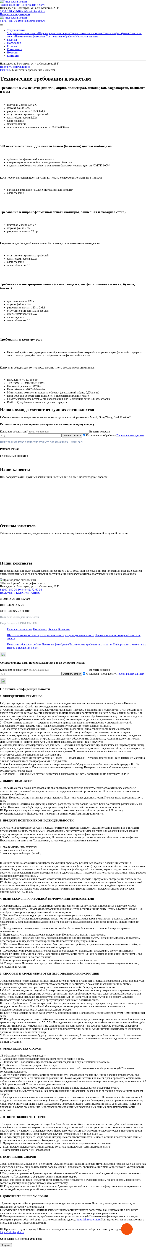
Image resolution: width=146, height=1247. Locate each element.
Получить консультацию (15, 14)
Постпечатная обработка (60, 36)
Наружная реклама (86, 36)
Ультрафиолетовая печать (22, 33)
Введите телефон (99, 431)
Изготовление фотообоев (30, 36)
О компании (14, 49)
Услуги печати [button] (16, 30)
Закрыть (5, 1245)
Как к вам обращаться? (14, 431)
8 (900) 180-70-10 (10, 11)
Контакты (13, 55)
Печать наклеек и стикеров (111, 635)
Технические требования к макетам (91, 644)
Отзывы (12, 46)
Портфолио (14, 42)
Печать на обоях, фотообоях (24, 644)
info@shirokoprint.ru (33, 11)
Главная (12, 39)
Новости (12, 52)
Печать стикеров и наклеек (86, 33)
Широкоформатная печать (54, 33)
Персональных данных (130, 435)
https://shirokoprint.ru (89, 1219)
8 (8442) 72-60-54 (31, 589)
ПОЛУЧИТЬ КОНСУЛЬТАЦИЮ (20, 592)
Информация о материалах (129, 644)
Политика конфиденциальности (19, 617)
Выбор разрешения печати (23, 647)
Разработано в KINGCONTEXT (19, 623)
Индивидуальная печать (79, 635)
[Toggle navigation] (1, 24)
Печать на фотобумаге (116, 33)
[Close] (3, 654)
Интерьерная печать (52, 635)
